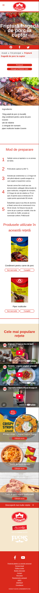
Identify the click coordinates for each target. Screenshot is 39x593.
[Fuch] (19, 539)
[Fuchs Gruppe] (19, 532)
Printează (19, 65)
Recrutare (19, 575)
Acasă (4, 53)
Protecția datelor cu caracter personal (19, 563)
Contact (19, 573)
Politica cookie (19, 568)
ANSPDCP (19, 583)
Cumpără (27, 270)
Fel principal (15, 53)
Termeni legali (19, 566)
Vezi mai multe (12, 270)
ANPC (19, 580)
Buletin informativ (19, 571)
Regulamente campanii (19, 578)
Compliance (19, 585)
